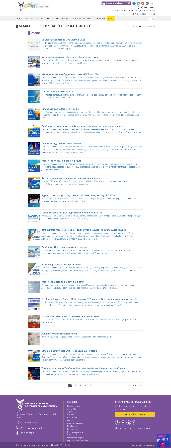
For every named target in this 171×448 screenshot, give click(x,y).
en (154, 3)
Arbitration (45, 19)
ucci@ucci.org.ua (147, 14)
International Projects (75, 438)
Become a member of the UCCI (118, 3)
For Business (72, 429)
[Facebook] (134, 3)
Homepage (137, 26)
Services (55, 19)
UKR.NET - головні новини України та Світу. (132, 428)
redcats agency (146, 445)
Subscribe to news (135, 414)
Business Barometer (75, 432)
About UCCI (34, 19)
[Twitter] (138, 3)
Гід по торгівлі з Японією (77, 441)
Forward (137, 385)
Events (74, 19)
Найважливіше (23, 19)
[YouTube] (142, 3)
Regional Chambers (87, 19)
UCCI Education (73, 435)
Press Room (65, 19)
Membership (101, 19)
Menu (110, 19)
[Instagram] (147, 3)
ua (151, 3)
